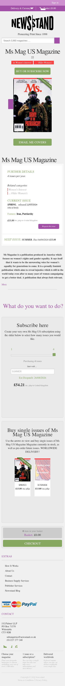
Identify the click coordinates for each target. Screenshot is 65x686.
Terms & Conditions (26, 680)
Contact (8, 575)
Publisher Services (13, 585)
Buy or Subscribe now (32, 71)
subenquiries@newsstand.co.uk (21, 637)
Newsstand (40, 677)
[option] (32, 105)
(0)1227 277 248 (14, 639)
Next (10, 104)
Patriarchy (27, 213)
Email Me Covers (32, 142)
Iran (19, 213)
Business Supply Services (17, 580)
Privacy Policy (41, 680)
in (22, 62)
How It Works (11, 565)
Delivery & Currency (21, 8)
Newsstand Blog (12, 590)
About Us (9, 570)
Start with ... (32, 366)
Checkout (32, 543)
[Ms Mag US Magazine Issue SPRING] (32, 105)
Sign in (55, 2)
